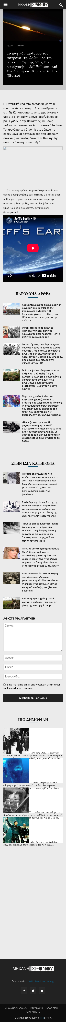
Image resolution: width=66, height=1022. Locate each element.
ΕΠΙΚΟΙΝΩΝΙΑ (36, 1008)
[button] (61, 5)
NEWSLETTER (53, 1008)
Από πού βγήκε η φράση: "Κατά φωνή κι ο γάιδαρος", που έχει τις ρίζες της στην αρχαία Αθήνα (39, 602)
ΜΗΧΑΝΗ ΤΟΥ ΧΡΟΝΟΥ (16, 1008)
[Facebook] (24, 990)
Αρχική (10, 45)
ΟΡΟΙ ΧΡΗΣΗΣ (33, 1011)
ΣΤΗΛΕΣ (20, 45)
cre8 (41, 1017)
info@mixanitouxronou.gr (40, 981)
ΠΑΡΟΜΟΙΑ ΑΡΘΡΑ (33, 293)
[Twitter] (33, 990)
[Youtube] (42, 990)
